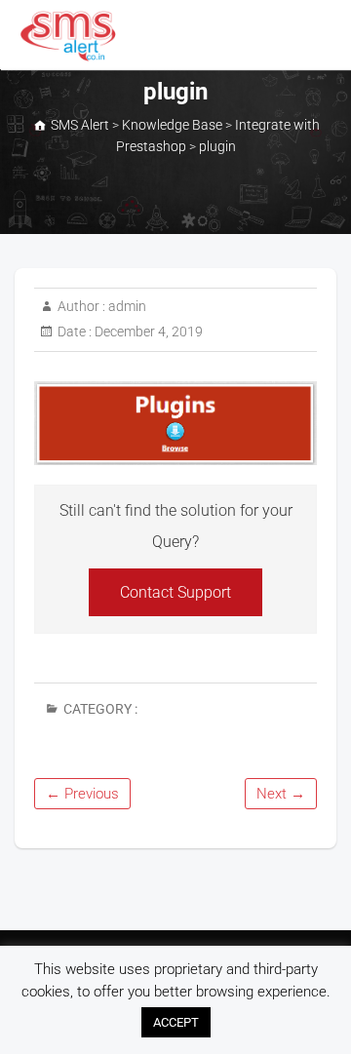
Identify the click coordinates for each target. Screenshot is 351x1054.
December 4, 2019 (147, 331)
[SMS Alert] (73, 36)
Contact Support (175, 592)
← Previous (82, 793)
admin (125, 306)
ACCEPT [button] (176, 1022)
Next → (280, 793)
